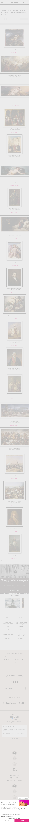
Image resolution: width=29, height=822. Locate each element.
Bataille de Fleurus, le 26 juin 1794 (14, 502)
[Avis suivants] (28, 731)
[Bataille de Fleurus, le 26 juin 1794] (14, 499)
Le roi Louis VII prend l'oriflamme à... (14, 129)
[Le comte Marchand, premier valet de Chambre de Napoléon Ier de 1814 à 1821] (14, 286)
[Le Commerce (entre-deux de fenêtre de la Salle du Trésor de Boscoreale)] (14, 260)
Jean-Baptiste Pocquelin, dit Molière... (14, 529)
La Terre (14, 102)
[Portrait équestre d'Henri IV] (14, 340)
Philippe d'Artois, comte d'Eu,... (14, 209)
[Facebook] (12, 682)
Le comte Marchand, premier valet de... (14, 289)
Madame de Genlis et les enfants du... (14, 395)
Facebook (2, 19)
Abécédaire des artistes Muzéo (14, 653)
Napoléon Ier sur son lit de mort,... (14, 236)
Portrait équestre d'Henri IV (14, 342)
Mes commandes (14, 777)
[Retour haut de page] (2, 561)
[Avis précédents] (1, 731)
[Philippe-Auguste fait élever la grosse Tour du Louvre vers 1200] (14, 153)
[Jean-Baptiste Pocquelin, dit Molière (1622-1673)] (14, 526)
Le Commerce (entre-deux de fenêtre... (14, 262)
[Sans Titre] (14, 473)
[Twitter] (17, 682)
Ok (24, 688)
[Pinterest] (15, 682)
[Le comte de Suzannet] (14, 553)
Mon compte (14, 779)
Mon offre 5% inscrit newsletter (14, 780)
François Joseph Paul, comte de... (14, 369)
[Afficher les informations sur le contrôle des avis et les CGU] (22, 721)
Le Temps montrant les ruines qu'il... (14, 49)
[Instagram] (14, 682)
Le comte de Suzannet (14, 555)
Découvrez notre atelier (14, 590)
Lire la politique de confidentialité (7, 816)
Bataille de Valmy (14, 422)
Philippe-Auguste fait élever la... (14, 156)
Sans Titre (14, 475)
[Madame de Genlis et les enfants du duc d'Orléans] (14, 393)
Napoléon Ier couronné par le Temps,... (14, 316)
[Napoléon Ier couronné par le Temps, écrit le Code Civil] (14, 313)
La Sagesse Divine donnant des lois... (14, 76)
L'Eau (14, 182)
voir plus (11, 730)
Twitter (4, 19)
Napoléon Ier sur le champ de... (14, 449)
